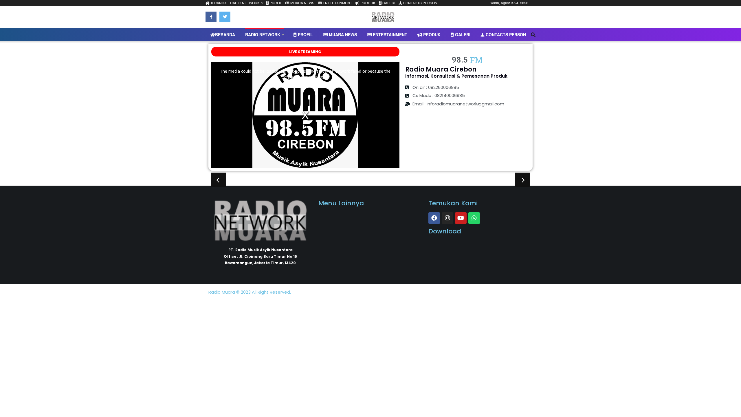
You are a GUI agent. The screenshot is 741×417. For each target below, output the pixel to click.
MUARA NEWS (301, 2)
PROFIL (275, 2)
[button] (218, 180)
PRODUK (367, 2)
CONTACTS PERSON (419, 2)
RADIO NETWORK (245, 2)
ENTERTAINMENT (337, 2)
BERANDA (218, 2)
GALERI (388, 2)
